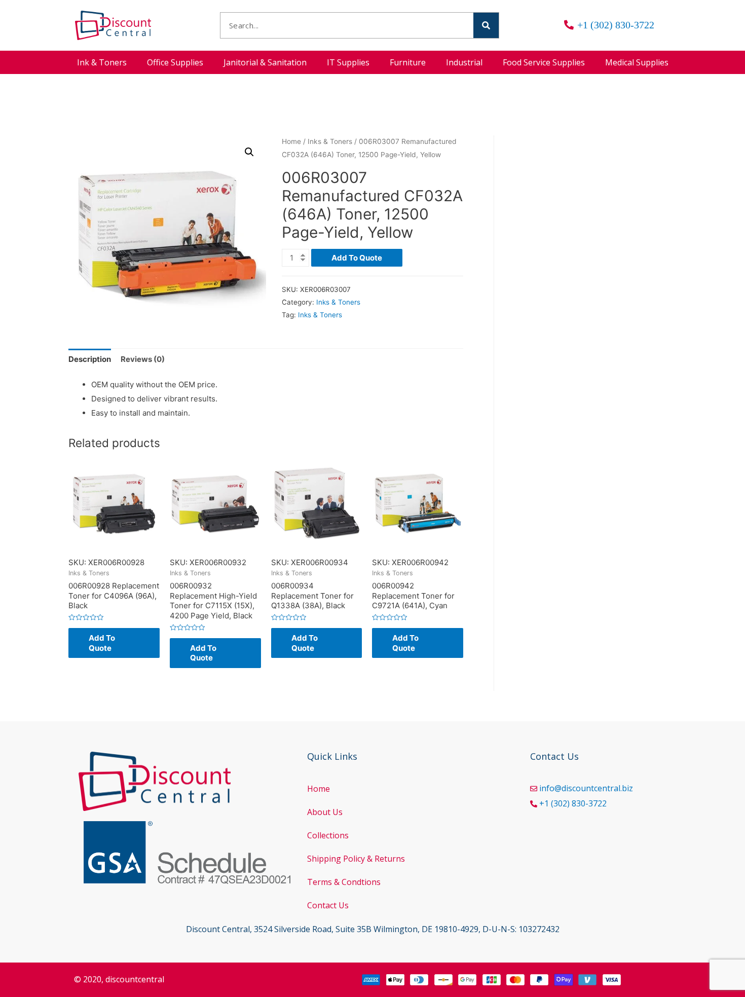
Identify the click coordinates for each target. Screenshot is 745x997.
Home (291, 141)
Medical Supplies (636, 62)
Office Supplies (175, 62)
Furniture (408, 62)
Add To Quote (356, 258)
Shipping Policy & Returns (356, 858)
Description (89, 359)
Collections (328, 835)
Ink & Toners (102, 62)
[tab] (89, 360)
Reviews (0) (143, 359)
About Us (325, 812)
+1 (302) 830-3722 (573, 803)
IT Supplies (348, 62)
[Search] (486, 25)
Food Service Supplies (544, 62)
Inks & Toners (330, 141)
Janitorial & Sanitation (265, 62)
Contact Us (328, 905)
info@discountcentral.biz (586, 788)
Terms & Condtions (344, 882)
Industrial (464, 62)
